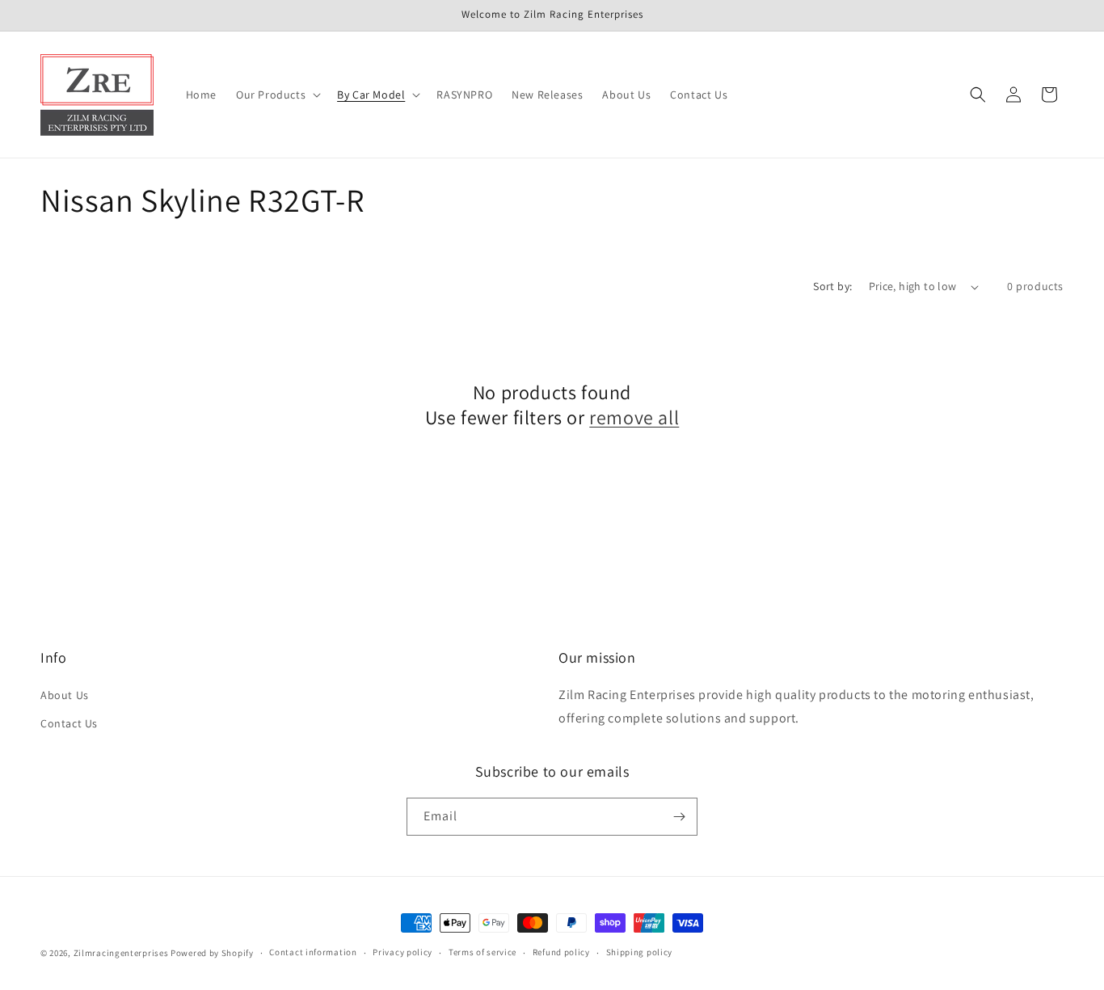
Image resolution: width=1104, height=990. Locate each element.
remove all (634, 417)
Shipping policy (639, 952)
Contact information (312, 952)
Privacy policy (402, 952)
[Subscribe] (679, 817)
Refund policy (561, 952)
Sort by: (832, 286)
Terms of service (482, 952)
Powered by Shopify (212, 952)
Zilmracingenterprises (121, 952)
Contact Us (69, 723)
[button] (276, 95)
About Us (64, 695)
